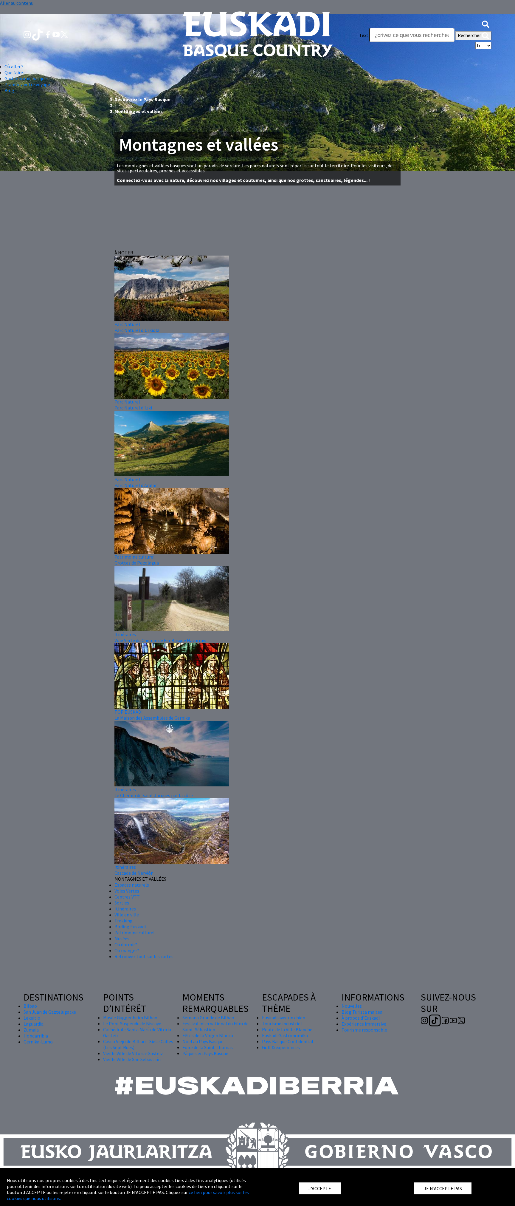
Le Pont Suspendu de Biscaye (132, 1023)
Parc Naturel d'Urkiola (136, 330)
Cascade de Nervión (133, 873)
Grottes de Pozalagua (136, 563)
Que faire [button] (13, 72)
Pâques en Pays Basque (205, 1053)
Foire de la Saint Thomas (207, 1047)
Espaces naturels (131, 885)
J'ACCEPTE (319, 1188)
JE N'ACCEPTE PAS (443, 1188)
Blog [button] (9, 90)
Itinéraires (125, 634)
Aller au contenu (16, 3)
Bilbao (30, 1006)
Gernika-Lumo (38, 1042)
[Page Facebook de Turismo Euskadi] (48, 34)
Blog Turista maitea (362, 1012)
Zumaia (31, 1030)
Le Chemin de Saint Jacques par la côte (153, 795)
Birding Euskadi (130, 927)
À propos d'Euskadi (361, 1018)
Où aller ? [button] (14, 66)
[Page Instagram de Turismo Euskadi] (28, 34)
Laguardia (34, 1024)
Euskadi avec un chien (283, 1018)
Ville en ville (126, 915)
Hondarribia (36, 1036)
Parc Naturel (127, 324)
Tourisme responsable (364, 1030)
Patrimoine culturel (134, 557)
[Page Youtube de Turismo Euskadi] (56, 34)
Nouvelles (352, 1006)
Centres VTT (127, 897)
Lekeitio (32, 1018)
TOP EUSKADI (128, 712)
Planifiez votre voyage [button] (27, 84)
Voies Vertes (126, 891)
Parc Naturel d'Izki (133, 408)
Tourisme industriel (282, 1023)
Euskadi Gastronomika (285, 1035)
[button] (485, 23)
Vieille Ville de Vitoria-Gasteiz (133, 1053)
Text (363, 35)
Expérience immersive (364, 1024)
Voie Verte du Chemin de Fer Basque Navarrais (160, 640)
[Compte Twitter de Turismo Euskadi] (64, 34)
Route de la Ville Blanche (287, 1029)
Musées (121, 938)
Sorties (121, 903)
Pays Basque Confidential (287, 1041)
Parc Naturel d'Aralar (135, 485)
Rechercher (470, 35)
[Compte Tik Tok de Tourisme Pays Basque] (38, 34)
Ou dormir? (125, 944)
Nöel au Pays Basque (203, 1041)
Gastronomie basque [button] (25, 78)
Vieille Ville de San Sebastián (132, 1059)
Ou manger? (126, 950)
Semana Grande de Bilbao (208, 1018)
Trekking (123, 921)
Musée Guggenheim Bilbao (130, 1018)
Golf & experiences (281, 1047)
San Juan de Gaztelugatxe (50, 1012)
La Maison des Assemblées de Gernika (152, 718)
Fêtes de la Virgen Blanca (207, 1035)
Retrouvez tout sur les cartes (143, 956)
